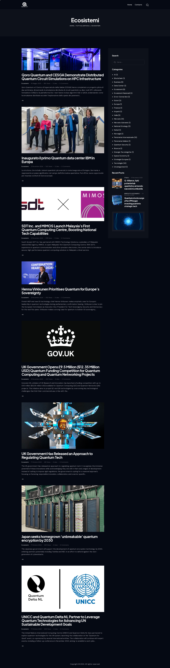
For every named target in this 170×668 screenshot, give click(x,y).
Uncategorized (119, 167)
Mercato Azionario (121, 122)
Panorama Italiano (121, 141)
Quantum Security (121, 145)
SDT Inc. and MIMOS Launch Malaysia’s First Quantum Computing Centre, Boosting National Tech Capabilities (59, 230)
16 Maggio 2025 (36, 83)
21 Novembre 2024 (37, 166)
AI (114, 74)
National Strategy (121, 126)
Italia (116, 115)
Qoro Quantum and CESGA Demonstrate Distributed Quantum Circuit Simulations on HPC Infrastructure (63, 77)
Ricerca (117, 148)
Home (72, 26)
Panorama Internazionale (124, 137)
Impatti (117, 111)
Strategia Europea (121, 159)
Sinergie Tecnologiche (122, 152)
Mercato (117, 119)
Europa (117, 104)
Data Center (119, 86)
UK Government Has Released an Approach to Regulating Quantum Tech (57, 455)
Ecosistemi (25, 83)
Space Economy (120, 156)
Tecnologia (118, 163)
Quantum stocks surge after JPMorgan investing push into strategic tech (134, 202)
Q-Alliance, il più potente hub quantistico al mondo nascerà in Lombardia (133, 184)
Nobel (116, 130)
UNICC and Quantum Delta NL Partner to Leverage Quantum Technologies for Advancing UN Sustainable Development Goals (61, 620)
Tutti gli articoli (83, 26)
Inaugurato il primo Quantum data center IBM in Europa (58, 160)
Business (117, 82)
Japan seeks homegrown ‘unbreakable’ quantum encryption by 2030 (60, 538)
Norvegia (117, 134)
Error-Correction (121, 97)
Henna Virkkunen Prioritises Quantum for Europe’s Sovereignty (60, 291)
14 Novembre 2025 (137, 177)
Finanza (117, 108)
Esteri (116, 100)
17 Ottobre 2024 (36, 462)
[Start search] (147, 5)
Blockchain (118, 78)
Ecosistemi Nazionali (122, 93)
